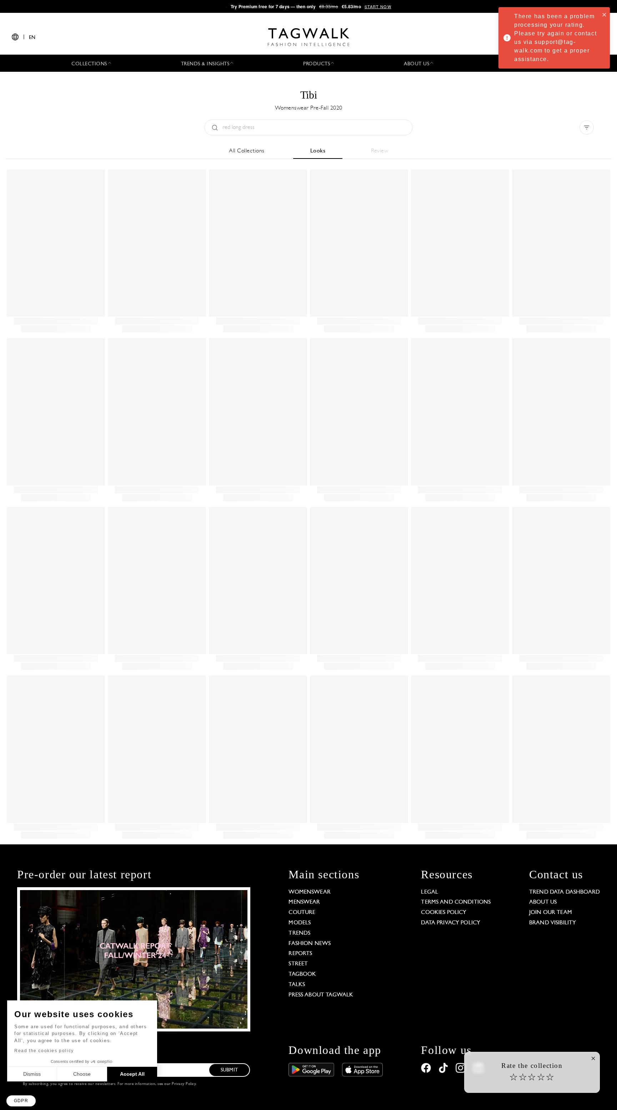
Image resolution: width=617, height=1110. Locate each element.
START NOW (378, 6)
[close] (604, 14)
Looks (318, 151)
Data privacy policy (450, 923)
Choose (82, 1074)
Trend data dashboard (564, 892)
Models (300, 923)
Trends (299, 933)
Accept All (132, 1074)
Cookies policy (443, 912)
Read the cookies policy (44, 1050)
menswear (304, 902)
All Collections (247, 151)
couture (302, 912)
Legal (429, 892)
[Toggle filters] (587, 127)
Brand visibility (552, 923)
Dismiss (32, 1074)
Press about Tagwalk (321, 995)
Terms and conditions (456, 902)
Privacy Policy (184, 1084)
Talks (297, 985)
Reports (300, 953)
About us (543, 902)
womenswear (310, 892)
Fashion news (310, 943)
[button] (21, 1100)
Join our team (550, 912)
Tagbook (302, 974)
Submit (229, 1070)
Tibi (308, 95)
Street (298, 964)
